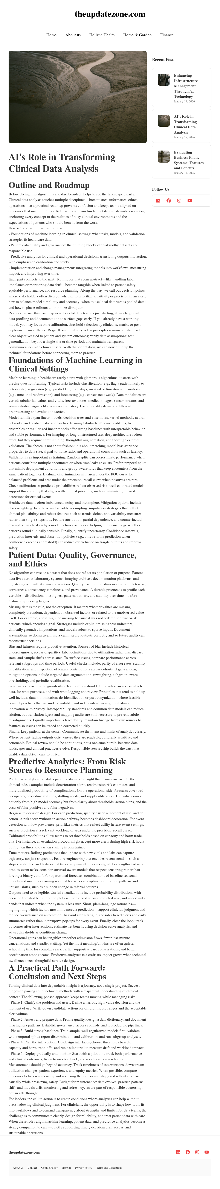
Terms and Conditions (109, 1167)
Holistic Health (102, 35)
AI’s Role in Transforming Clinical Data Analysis (185, 124)
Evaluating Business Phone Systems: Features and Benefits (189, 160)
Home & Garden (137, 35)
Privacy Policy (83, 1167)
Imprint (66, 1167)
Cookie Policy (49, 1167)
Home (51, 35)
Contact (32, 1167)
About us (73, 35)
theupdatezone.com (24, 1152)
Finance (167, 35)
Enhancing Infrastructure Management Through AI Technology (186, 85)
